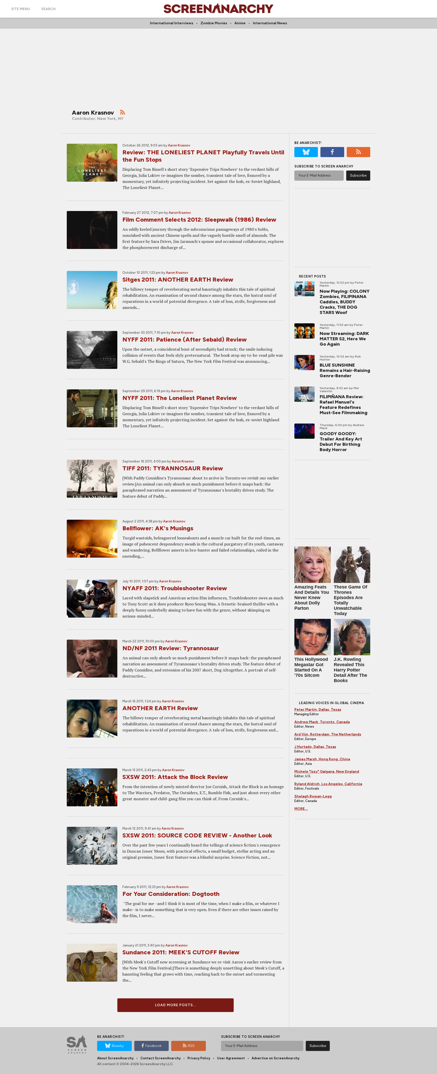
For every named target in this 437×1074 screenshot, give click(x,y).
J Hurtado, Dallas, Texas (315, 747)
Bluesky (118, 1046)
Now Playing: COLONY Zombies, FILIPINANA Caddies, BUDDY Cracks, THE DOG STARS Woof (344, 301)
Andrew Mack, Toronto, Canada (322, 722)
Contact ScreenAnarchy (160, 1058)
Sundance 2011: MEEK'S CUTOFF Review (180, 952)
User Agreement (231, 1058)
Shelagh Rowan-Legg (313, 796)
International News (270, 23)
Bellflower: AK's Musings (157, 528)
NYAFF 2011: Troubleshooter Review (174, 588)
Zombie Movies (214, 23)
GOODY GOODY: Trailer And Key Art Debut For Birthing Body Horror (341, 441)
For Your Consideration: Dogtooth (171, 893)
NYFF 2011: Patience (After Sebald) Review (184, 339)
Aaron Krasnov (179, 145)
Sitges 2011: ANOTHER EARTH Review (177, 279)
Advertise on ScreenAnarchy (275, 1058)
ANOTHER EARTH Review (160, 708)
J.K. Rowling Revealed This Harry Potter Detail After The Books (350, 670)
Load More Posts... (175, 1005)
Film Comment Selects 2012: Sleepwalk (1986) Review (199, 219)
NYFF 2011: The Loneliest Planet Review (179, 398)
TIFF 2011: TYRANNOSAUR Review (172, 468)
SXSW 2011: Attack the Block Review (175, 777)
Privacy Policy (198, 1058)
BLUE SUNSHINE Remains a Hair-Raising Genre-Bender (345, 370)
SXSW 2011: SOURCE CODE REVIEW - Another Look (197, 835)
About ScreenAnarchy (115, 1058)
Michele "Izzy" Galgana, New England (326, 771)
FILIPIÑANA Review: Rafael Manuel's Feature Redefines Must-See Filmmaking (343, 404)
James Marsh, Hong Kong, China (322, 759)
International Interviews (171, 23)
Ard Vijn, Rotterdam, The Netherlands (327, 734)
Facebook (153, 1046)
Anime (240, 23)
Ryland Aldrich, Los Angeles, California (328, 784)
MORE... (301, 809)
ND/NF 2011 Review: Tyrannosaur (170, 648)
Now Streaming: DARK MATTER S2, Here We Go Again (344, 339)
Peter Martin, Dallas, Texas (317, 709)
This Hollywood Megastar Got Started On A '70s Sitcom (311, 667)
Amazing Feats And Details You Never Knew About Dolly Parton (311, 597)
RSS (191, 1046)
